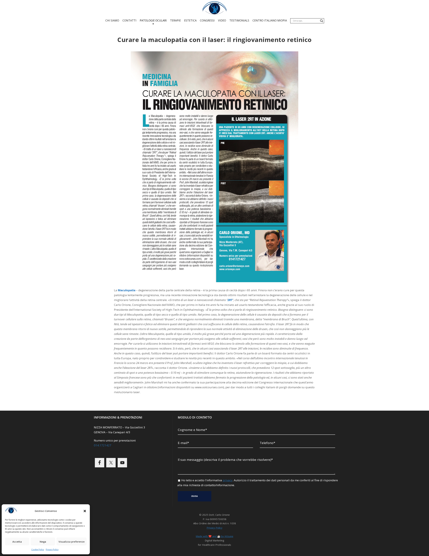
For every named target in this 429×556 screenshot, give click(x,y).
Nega (43, 541)
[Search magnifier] (321, 20)
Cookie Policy (37, 549)
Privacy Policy (52, 549)
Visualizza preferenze (71, 541)
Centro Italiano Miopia (270, 20)
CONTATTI (129, 20)
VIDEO (222, 20)
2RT (230, 300)
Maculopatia (126, 290)
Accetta (17, 541)
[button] (84, 511)
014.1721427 (102, 445)
